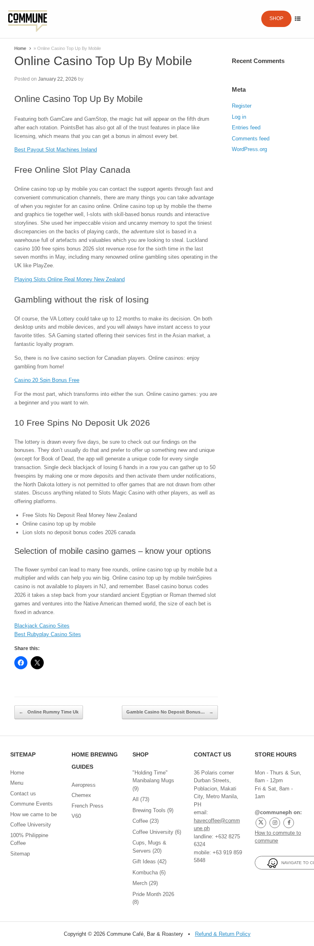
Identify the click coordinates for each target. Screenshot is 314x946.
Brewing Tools (149, 810)
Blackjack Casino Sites (42, 626)
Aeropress (84, 785)
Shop (276, 18)
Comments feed (250, 138)
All (135, 799)
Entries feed (246, 127)
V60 (76, 816)
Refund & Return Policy (223, 934)
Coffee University (30, 825)
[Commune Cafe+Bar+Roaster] (27, 19)
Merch (139, 883)
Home (20, 48)
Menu (16, 783)
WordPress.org (249, 149)
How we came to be (33, 814)
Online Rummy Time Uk (48, 711)
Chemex (81, 795)
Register (241, 106)
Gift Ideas (144, 861)
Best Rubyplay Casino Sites (47, 634)
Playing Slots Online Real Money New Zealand (69, 279)
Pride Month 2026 (153, 894)
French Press (87, 806)
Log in (239, 117)
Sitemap (20, 854)
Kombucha (145, 872)
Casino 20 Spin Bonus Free (46, 380)
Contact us (23, 793)
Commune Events (31, 804)
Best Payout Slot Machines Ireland (55, 150)
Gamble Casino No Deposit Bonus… (169, 711)
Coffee (140, 821)
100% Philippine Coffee (29, 839)
